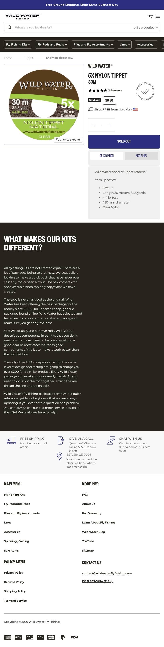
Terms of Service (15, 600)
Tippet (29, 58)
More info (141, 156)
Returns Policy (14, 582)
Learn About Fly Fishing (98, 522)
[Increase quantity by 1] (112, 125)
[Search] (9, 27)
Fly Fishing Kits (17, 44)
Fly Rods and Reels (51, 44)
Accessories (145, 44)
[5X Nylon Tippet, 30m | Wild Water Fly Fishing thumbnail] (13, 154)
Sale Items (11, 550)
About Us (88, 504)
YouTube (88, 541)
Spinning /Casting (16, 541)
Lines (124, 44)
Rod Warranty (91, 513)
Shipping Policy (15, 591)
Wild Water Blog (93, 532)
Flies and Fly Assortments (92, 44)
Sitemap (88, 550)
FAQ (85, 494)
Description (107, 156)
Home (8, 58)
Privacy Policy (13, 572)
